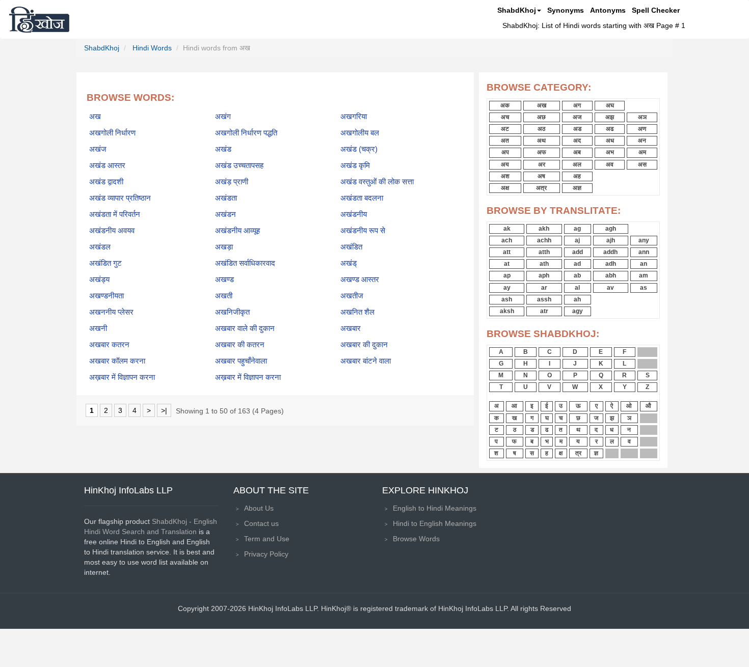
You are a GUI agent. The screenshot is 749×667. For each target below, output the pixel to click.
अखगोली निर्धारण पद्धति (246, 132)
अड (577, 128)
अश (505, 176)
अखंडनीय (353, 214)
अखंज (97, 149)
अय (505, 164)
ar (544, 287)
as (643, 287)
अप (505, 152)
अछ (541, 117)
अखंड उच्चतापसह (239, 165)
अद (577, 140)
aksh (507, 311)
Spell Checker (656, 10)
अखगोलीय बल (359, 132)
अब (577, 152)
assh (544, 299)
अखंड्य (99, 279)
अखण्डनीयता (106, 295)
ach (506, 240)
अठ (541, 128)
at (507, 263)
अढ (609, 128)
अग (577, 105)
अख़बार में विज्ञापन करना (122, 377)
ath (544, 263)
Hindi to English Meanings (434, 523)
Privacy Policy (266, 554)
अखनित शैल (357, 312)
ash (506, 299)
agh (610, 228)
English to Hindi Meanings (434, 508)
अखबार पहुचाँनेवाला (241, 361)
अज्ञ (577, 187)
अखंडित (351, 247)
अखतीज (351, 295)
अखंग (223, 116)
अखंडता (226, 198)
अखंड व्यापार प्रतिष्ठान (120, 198)
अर (541, 164)
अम (642, 152)
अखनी (98, 328)
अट (505, 128)
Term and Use (266, 539)
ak (507, 228)
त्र (578, 453)
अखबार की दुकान (364, 344)
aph (544, 275)
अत (505, 140)
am (643, 275)
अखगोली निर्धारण (112, 132)
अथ (541, 140)
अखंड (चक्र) (359, 149)
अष (541, 176)
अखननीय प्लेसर (111, 312)
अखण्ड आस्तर (359, 279)
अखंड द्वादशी (106, 181)
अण (642, 128)
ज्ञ (596, 453)
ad (577, 263)
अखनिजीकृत (232, 312)
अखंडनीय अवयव (112, 230)
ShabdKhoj (516, 10)
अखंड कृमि (355, 165)
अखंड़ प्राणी (231, 181)
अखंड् (348, 263)
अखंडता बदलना (361, 198)
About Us (259, 508)
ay (507, 287)
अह (577, 176)
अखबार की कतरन (239, 344)
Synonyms (565, 10)
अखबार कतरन (109, 344)
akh (544, 228)
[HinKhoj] (39, 19)
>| (164, 410)
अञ (642, 117)
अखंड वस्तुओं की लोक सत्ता (377, 181)
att (507, 252)
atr (544, 311)
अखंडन (225, 214)
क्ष (561, 453)
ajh (610, 240)
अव (609, 164)
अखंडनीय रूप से (362, 230)
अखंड (223, 149)
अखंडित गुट (105, 263)
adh (610, 263)
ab (577, 275)
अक (505, 105)
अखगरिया (353, 116)
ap (507, 275)
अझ (609, 117)
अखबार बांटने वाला (365, 361)
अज (577, 117)
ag (577, 228)
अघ (610, 105)
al (577, 287)
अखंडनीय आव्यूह (237, 230)
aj (577, 240)
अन (642, 140)
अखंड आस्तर (107, 165)
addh (610, 252)
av (610, 287)
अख (95, 116)
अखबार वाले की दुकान (245, 328)
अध (610, 140)
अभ (610, 152)
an (643, 263)
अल (577, 164)
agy (577, 311)
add (577, 252)
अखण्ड (224, 279)
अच (505, 117)
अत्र (541, 187)
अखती (223, 295)
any (643, 240)
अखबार (350, 328)
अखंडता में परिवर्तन (114, 214)
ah (577, 299)
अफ (541, 152)
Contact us (261, 523)
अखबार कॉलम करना (117, 361)
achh (544, 240)
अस (642, 164)
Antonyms (608, 10)
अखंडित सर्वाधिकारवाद (245, 263)
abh (610, 275)
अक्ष (505, 187)
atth (544, 252)
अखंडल (100, 247)
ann (643, 252)
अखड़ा (224, 247)
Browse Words (416, 539)
